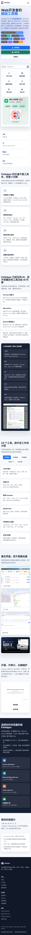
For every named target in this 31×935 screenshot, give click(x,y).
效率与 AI (11, 462)
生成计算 (19, 462)
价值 (2, 880)
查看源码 (15, 705)
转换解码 (15, 457)
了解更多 (15, 57)
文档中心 (3, 895)
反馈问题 (15, 709)
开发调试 (6, 457)
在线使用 (3, 903)
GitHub (3, 898)
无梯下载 (16, 52)
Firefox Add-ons (6, 916)
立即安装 (16, 47)
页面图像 (24, 457)
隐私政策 (3, 887)
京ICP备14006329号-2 (21, 932)
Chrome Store (5, 911)
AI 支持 (3, 882)
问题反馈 (3, 900)
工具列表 (3, 885)
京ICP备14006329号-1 (7, 932)
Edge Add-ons (5, 914)
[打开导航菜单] (28, 2)
